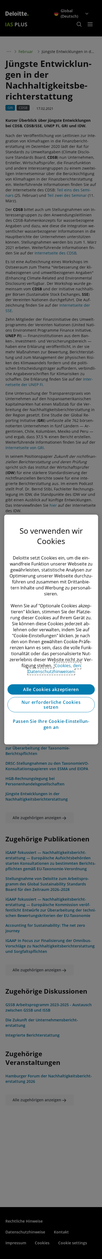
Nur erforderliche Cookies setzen (51, 704)
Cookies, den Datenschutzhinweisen (54, 668)
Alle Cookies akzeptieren (51, 689)
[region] (51, 630)
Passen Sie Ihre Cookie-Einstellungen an (51, 724)
